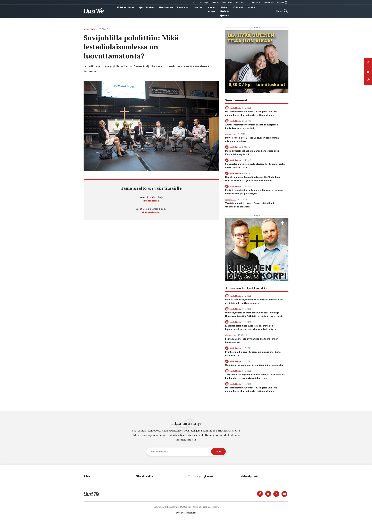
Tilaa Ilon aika (255, 2)
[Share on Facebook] (368, 62)
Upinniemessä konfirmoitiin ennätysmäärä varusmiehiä (254, 364)
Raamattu (182, 7)
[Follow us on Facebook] (260, 493)
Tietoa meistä (240, 2)
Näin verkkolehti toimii (222, 2)
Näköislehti (269, 2)
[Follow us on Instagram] (276, 493)
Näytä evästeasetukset (186, 512)
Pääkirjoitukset (125, 7)
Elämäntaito (166, 7)
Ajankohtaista (146, 7)
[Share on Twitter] (368, 71)
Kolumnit (238, 7)
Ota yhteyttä (204, 2)
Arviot (251, 7)
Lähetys (197, 7)
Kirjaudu (280, 2)
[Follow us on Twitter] (268, 493)
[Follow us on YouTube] (284, 493)
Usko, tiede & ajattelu (224, 11)
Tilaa (194, 2)
